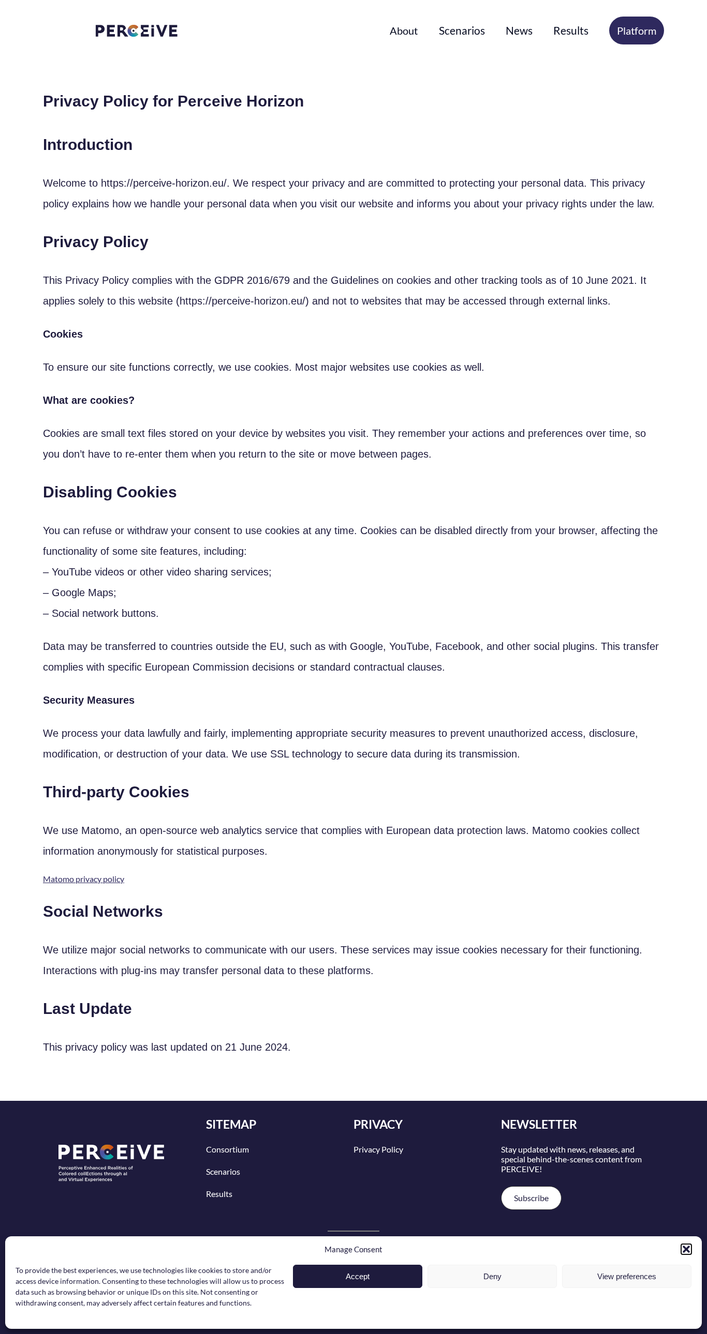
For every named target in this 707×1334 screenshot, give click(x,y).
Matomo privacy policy (83, 879)
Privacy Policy (378, 1149)
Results (219, 1194)
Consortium (227, 1149)
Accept (358, 1276)
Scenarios (223, 1171)
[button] (686, 1249)
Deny (492, 1276)
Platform (636, 30)
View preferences (626, 1276)
